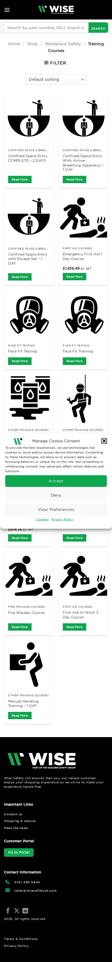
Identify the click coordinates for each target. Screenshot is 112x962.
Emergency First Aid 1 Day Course (82, 256)
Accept (56, 481)
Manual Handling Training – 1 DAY (23, 703)
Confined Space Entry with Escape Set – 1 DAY (27, 258)
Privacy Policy (62, 519)
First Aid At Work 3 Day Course (80, 614)
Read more (20, 179)
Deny (56, 495)
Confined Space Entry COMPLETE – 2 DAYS (27, 158)
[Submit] (98, 27)
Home (14, 43)
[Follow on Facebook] (8, 911)
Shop (32, 43)
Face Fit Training (78, 351)
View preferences (56, 509)
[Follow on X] (17, 911)
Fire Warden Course (26, 613)
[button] (104, 441)
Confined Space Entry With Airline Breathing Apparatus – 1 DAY (83, 163)
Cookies (42, 519)
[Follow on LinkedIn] (25, 911)
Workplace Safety (63, 43)
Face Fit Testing (22, 351)
